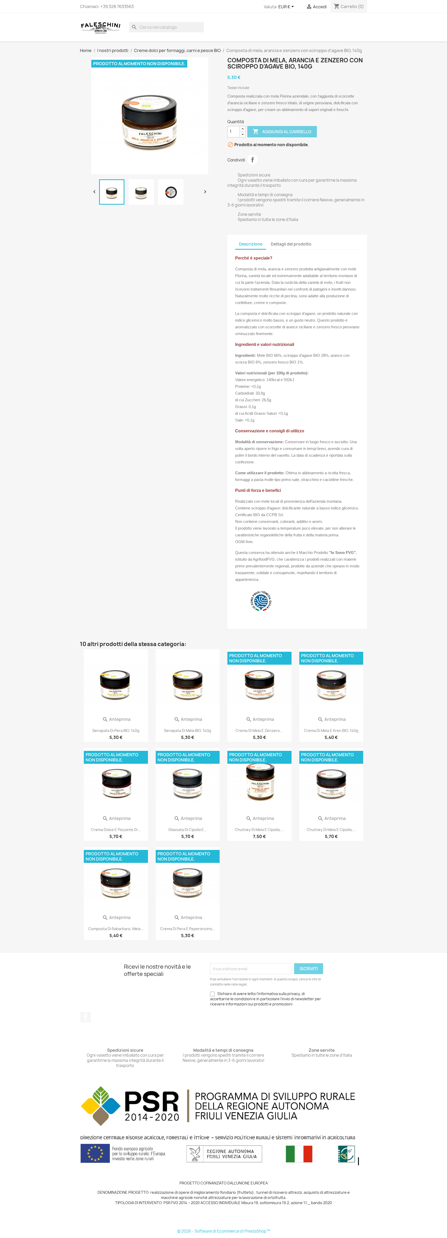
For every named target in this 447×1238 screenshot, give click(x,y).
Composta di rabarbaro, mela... (116, 928)
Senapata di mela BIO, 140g (187, 730)
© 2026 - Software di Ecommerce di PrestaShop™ (223, 1231)
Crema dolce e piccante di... (115, 829)
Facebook (85, 1017)
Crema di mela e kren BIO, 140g (331, 730)
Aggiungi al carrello (282, 131)
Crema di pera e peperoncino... (187, 928)
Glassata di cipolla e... (187, 829)
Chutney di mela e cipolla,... (259, 829)
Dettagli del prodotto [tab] (291, 244)
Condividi (252, 159)
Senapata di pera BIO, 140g (115, 730)
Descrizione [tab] (250, 244)
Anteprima (116, 719)
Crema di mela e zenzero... (259, 730)
